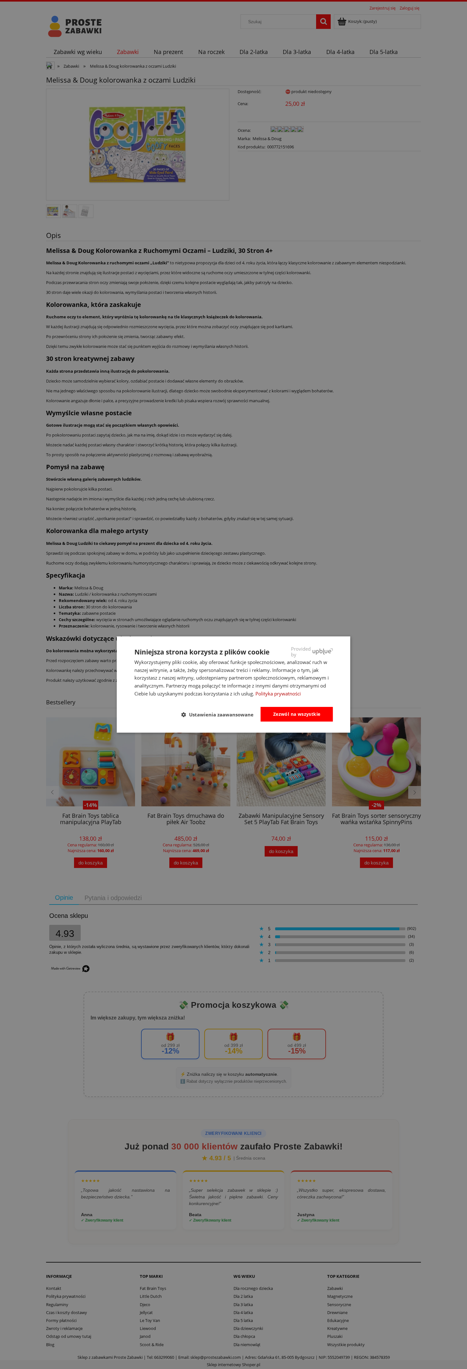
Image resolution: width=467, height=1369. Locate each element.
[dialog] (233, 684)
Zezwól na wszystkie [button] (297, 714)
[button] (220, 714)
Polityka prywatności (278, 693)
